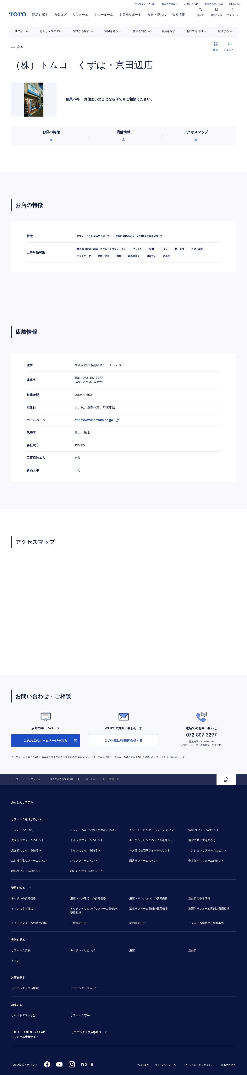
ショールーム (104, 14)
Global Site (235, 4)
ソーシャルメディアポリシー (200, 1065)
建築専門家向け (170, 4)
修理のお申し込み (213, 4)
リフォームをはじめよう (26, 819)
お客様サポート (130, 14)
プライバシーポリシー (166, 1065)
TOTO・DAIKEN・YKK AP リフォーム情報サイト (28, 1034)
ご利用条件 (143, 1065)
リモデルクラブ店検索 (61, 779)
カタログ (60, 14)
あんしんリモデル (22, 802)
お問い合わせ (191, 4)
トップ (14, 779)
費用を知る (18, 888)
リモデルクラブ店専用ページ (89, 1032)
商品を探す (40, 14)
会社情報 (178, 14)
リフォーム (80, 14)
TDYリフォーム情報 (144, 4)
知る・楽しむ (156, 14)
